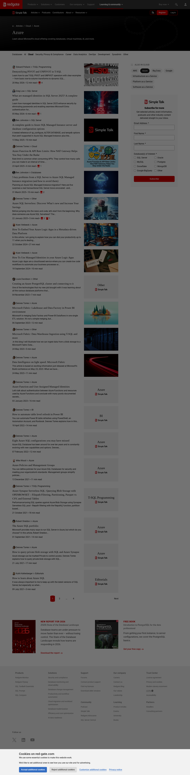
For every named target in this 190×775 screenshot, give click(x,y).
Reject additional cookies (63, 769)
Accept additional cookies (33, 769)
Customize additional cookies (93, 769)
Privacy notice (115, 769)
